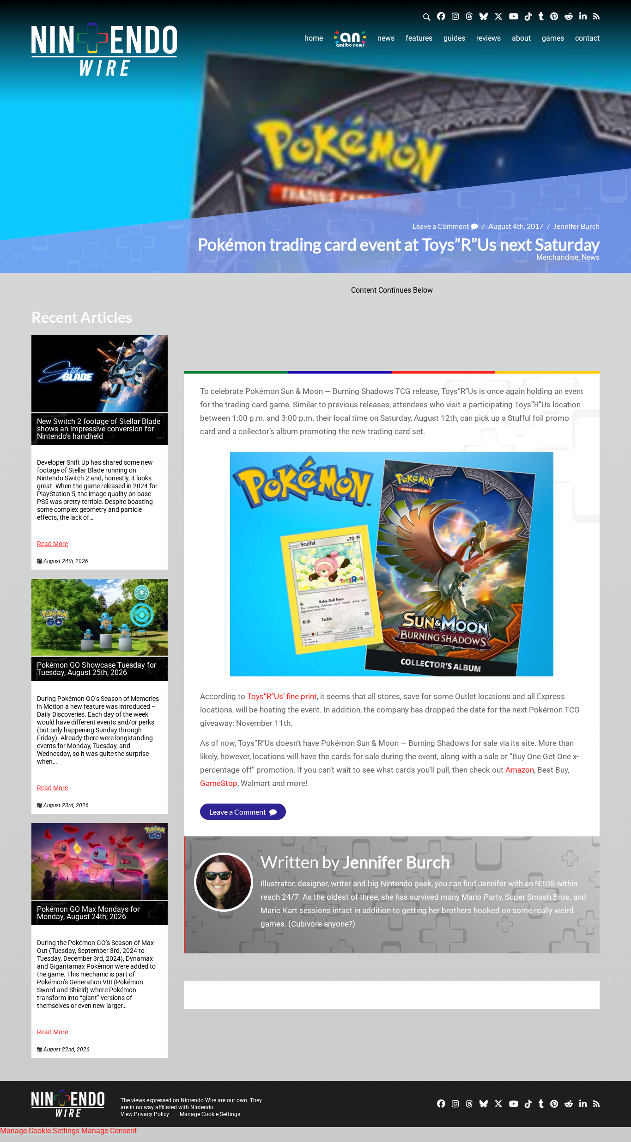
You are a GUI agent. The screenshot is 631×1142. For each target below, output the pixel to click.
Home (313, 38)
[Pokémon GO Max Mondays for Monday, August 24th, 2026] (99, 897)
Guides (454, 38)
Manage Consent (109, 1130)
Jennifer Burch (576, 225)
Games (553, 38)
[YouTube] (513, 16)
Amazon (519, 769)
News (385, 38)
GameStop (218, 783)
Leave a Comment (442, 225)
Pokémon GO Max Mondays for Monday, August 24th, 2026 (88, 913)
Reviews (488, 38)
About (521, 38)
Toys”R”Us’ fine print (282, 696)
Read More (52, 544)
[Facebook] (441, 16)
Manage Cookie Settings (210, 1114)
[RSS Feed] (596, 16)
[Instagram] (455, 16)
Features (419, 38)
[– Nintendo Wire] (104, 52)
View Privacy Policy (145, 1114)
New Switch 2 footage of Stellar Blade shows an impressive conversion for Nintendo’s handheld (98, 429)
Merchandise (557, 257)
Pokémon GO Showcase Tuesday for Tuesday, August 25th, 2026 (96, 669)
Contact (587, 38)
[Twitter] (498, 16)
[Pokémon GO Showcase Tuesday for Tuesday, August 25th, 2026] (99, 653)
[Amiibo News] (350, 39)
